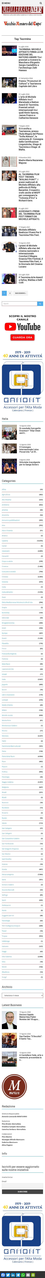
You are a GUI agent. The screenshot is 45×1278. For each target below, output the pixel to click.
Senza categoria (8, 874)
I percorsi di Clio (8, 669)
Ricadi (4, 792)
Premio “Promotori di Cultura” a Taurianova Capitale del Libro (30, 84)
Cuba (4, 587)
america (5, 510)
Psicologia (5, 777)
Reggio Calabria (7, 782)
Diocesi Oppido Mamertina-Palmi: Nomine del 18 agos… (29, 1017)
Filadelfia (5, 643)
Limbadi (5, 700)
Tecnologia (6, 920)
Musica (4, 731)
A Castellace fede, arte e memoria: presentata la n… (31, 1057)
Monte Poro (6, 720)
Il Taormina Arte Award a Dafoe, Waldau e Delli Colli (31, 280)
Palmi (4, 741)
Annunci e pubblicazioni (11, 520)
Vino (3, 962)
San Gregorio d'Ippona (10, 849)
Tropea (4, 936)
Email (4, 1181)
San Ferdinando (8, 843)
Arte (3, 525)
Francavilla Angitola (9, 654)
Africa (4, 489)
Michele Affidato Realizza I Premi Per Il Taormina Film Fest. (30, 232)
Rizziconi (5, 802)
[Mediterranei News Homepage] (14, 1086)
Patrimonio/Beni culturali (11, 746)
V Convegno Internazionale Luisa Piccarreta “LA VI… (28, 449)
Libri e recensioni (8, 695)
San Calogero (7, 828)
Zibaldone (5, 972)
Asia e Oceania (7, 530)
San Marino (6, 854)
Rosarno (5, 813)
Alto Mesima (6, 500)
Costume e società (9, 571)
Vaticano (5, 946)
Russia (4, 818)
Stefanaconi (6, 905)
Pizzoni (4, 766)
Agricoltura (6, 494)
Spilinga (5, 895)
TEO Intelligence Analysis (11, 926)
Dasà (4, 597)
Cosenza (5, 566)
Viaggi (4, 951)
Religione (5, 787)
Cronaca (5, 577)
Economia (5, 612)
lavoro (4, 689)
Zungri (4, 977)
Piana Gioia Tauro (8, 756)
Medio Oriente (7, 705)
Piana (4, 751)
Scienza (4, 864)
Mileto (4, 710)
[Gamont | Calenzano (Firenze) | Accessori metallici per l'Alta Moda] (22, 381)
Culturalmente (7, 592)
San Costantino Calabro (10, 838)
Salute (4, 823)
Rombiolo (5, 808)
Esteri (4, 628)
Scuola (4, 869)
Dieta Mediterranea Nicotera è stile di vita (17, 602)
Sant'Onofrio (6, 859)
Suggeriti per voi (8, 915)
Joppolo (5, 684)
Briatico (5, 535)
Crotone (5, 582)
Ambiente (5, 505)
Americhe (5, 515)
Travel (4, 931)
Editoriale (5, 618)
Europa (4, 633)
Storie (4, 910)
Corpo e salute (7, 561)
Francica (5, 659)
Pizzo (4, 761)
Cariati (4, 546)
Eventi (4, 638)
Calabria (5, 541)
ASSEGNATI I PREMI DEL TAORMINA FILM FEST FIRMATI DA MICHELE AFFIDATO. (29, 215)
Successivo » (20, 293)
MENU (7, 3)
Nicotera (5, 736)
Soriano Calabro (8, 885)
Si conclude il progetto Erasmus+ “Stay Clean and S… (30, 430)
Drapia (4, 607)
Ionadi (4, 674)
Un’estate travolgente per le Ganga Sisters (29, 463)
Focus (4, 648)
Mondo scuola (7, 715)
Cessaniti (5, 556)
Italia (4, 679)
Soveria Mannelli (8, 890)
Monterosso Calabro (9, 725)
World (4, 967)
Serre (4, 879)
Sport (4, 900)
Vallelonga (6, 941)
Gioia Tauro (6, 664)
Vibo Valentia (7, 956)
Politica (4, 772)
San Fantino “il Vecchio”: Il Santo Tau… (30, 1037)
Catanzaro (6, 551)
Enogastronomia (8, 623)
